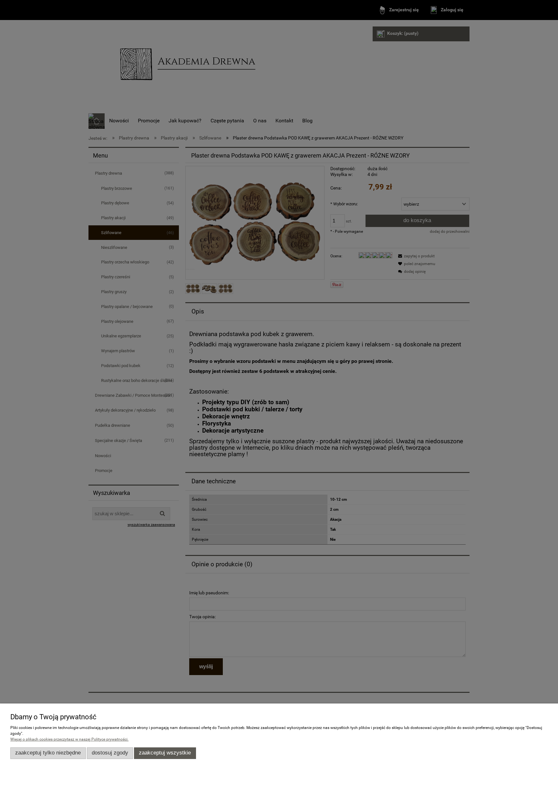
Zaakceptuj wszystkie (165, 753)
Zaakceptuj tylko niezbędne (48, 753)
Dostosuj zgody (110, 753)
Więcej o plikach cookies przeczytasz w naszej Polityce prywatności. (69, 739)
